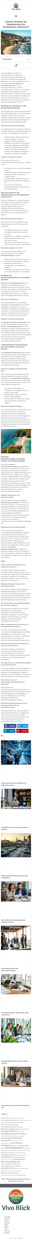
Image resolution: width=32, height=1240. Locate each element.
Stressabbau (19, 1159)
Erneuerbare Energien (8, 1136)
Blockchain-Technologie (15, 1122)
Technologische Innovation (10, 1164)
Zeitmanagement (21, 1175)
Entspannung (21, 1131)
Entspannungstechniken (13, 1133)
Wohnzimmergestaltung (8, 1175)
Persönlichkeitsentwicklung (23, 1150)
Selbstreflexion (20, 1157)
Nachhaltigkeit (14, 1147)
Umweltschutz (8, 1168)
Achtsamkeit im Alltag (17, 1118)
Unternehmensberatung (21, 1168)
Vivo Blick (7, 1217)
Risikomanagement (21, 1155)
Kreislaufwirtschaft (6, 1143)
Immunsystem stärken (17, 1140)
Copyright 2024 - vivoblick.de (16, 1238)
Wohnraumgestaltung (10, 1173)
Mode (6, 1225)
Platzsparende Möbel (7, 1152)
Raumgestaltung (8, 1155)
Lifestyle (7, 1223)
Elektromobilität (23, 1129)
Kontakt (6, 1232)
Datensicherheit (6, 1125)
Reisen (6, 1227)
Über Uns (7, 1230)
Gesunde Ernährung (11, 1138)
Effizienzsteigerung (9, 1129)
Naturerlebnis (27, 1148)
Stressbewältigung (10, 1162)
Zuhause (7, 1219)
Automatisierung (20, 1120)
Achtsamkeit (5, 1118)
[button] (16, 16)
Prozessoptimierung (20, 1152)
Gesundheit (6, 1140)
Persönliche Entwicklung (8, 1150)
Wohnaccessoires (16, 1170)
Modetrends (15, 1145)
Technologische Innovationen (11, 1166)
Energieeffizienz (9, 1131)
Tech (3, 1179)
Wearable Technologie (6, 1170)
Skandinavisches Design (7, 1159)
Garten (6, 1221)
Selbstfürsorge (7, 1157)
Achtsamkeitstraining (8, 1120)
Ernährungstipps (20, 1136)
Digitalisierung (18, 1127)
